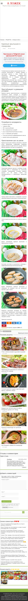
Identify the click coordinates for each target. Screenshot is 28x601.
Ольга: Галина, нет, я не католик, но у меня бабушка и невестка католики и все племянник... (14, 548)
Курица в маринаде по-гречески (11, 427)
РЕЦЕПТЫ (8, 39)
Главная (2, 39)
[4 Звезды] (5, 327)
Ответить (24, 467)
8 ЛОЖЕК (14, 3)
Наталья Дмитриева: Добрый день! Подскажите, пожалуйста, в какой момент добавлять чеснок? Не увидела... (14, 556)
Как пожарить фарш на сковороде (11, 445)
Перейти (15, 65)
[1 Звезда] (2, 327)
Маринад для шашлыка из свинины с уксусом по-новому (12, 370)
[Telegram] (19, 323)
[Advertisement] (14, 21)
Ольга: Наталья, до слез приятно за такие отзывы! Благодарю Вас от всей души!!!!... (13, 528)
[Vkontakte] (14, 323)
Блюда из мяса (16, 39)
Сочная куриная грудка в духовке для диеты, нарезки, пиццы (12, 389)
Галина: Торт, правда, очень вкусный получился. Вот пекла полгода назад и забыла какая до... (13, 538)
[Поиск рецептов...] (23, 512)
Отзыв (4, 48)
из (23, 459)
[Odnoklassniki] (9, 323)
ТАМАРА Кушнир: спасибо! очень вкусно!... (11, 559)
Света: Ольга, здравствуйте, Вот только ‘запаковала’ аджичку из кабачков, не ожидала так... (14, 544)
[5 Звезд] (6, 327)
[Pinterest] (4, 325)
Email (3, 496)
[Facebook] (4, 323)
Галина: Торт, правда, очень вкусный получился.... (13, 535)
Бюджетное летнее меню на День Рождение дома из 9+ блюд (11, 408)
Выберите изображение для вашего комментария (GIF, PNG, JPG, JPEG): (10, 504)
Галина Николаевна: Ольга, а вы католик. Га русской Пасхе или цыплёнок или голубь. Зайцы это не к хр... (14, 552)
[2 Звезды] (3, 327)
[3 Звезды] (4, 327)
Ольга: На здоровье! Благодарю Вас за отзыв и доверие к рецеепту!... (12, 524)
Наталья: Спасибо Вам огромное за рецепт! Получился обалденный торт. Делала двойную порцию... (12, 532)
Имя (3, 492)
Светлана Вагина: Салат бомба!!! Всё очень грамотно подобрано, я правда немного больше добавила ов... (13, 563)
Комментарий (5, 479)
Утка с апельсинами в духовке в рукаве (13, 352)
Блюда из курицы (7, 331)
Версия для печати (23, 333)
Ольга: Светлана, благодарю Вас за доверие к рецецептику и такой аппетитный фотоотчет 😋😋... (14, 541)
